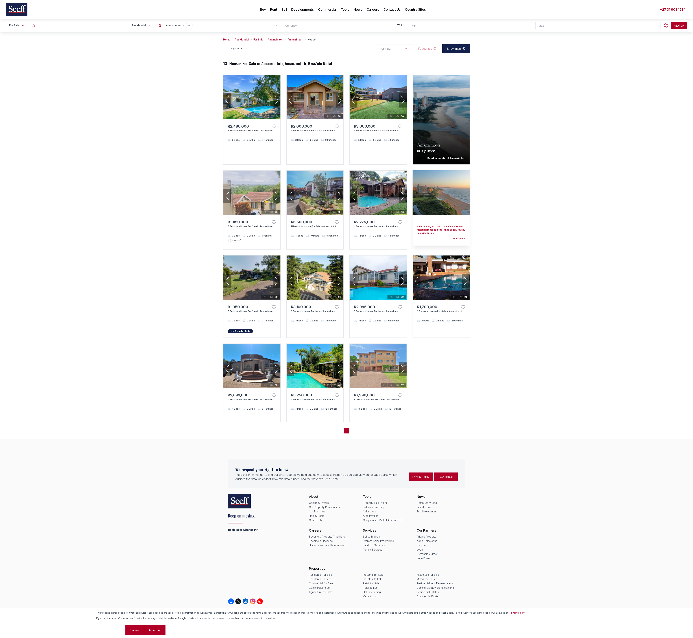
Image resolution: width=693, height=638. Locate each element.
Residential (242, 39)
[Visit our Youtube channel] (260, 601)
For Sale (258, 39)
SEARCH (679, 25)
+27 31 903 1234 (673, 9)
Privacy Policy (420, 476)
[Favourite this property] (274, 126)
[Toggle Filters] (666, 25)
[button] (183, 25)
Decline (134, 630)
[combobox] (208, 25)
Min (414, 25)
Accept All (155, 630)
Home (226, 39)
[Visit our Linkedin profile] (245, 601)
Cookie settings (110, 630)
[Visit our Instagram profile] (253, 601)
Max (541, 25)
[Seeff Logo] (16, 9)
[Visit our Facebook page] (231, 601)
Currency (291, 25)
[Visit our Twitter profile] (238, 601)
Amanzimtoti (275, 39)
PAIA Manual (446, 476)
